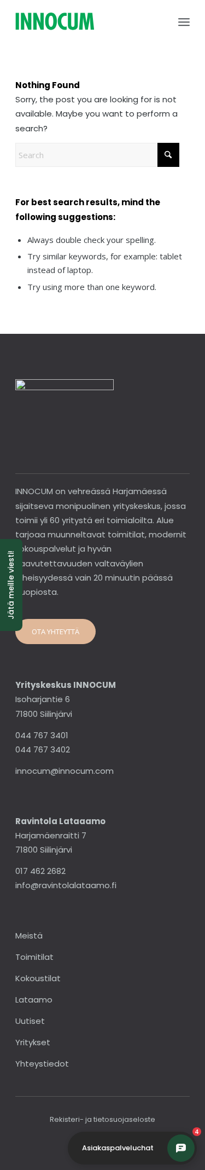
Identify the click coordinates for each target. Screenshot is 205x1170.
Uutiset (30, 1021)
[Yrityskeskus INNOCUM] (85, 22)
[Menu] (184, 22)
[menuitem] (184, 22)
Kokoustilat (38, 978)
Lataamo (33, 999)
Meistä (29, 935)
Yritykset (32, 1042)
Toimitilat (34, 957)
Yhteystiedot (42, 1063)
